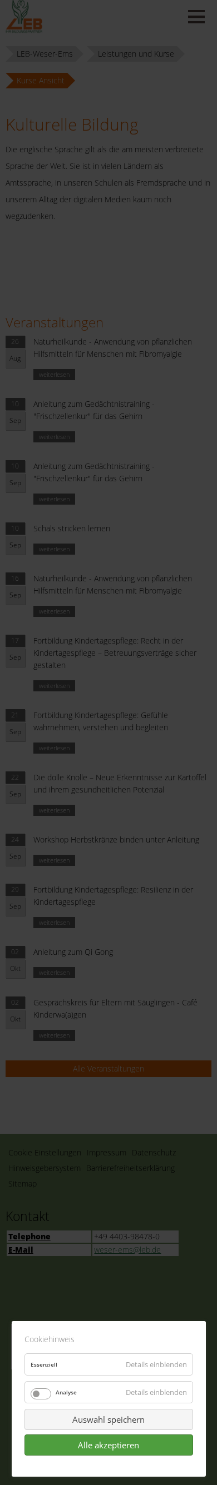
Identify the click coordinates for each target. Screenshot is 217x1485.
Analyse (66, 1392)
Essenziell (44, 1364)
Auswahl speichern (108, 1419)
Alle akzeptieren (108, 1445)
